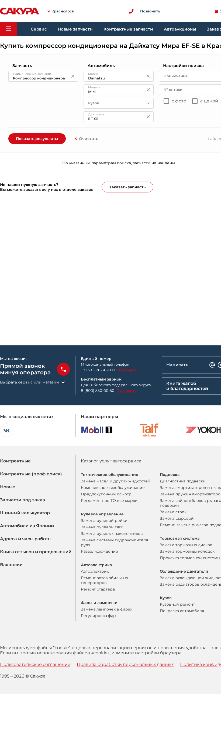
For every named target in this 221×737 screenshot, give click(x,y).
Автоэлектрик (95, 571)
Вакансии (11, 564)
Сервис (39, 29)
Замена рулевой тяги (102, 527)
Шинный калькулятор (25, 512)
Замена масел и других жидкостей (115, 481)
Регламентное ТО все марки (109, 500)
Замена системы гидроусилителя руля (114, 542)
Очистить (88, 138)
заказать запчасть (127, 187)
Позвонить (127, 370)
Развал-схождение (99, 551)
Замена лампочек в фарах (106, 609)
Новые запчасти (75, 29)
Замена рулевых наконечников (112, 533)
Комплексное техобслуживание (113, 487)
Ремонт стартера (98, 589)
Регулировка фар (98, 615)
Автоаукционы (180, 29)
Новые (7, 486)
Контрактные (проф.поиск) (31, 473)
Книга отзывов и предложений (35, 551)
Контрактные (15, 460)
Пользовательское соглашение (35, 664)
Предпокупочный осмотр (106, 494)
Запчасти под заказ (22, 499)
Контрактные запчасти (128, 29)
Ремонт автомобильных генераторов (104, 580)
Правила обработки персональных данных (125, 664)
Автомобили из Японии (27, 525)
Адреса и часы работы (25, 538)
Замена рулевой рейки (104, 520)
